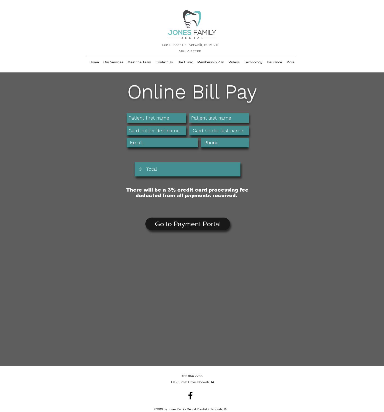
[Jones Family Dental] (190, 395)
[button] (139, 62)
